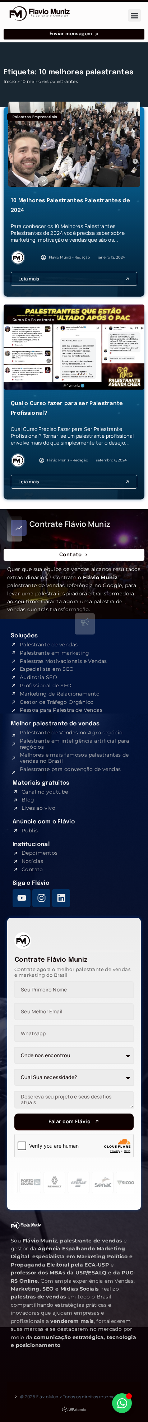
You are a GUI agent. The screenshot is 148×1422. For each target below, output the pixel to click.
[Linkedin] (61, 898)
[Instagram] (41, 898)
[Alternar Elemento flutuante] (122, 1403)
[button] (134, 15)
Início (10, 81)
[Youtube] (22, 898)
